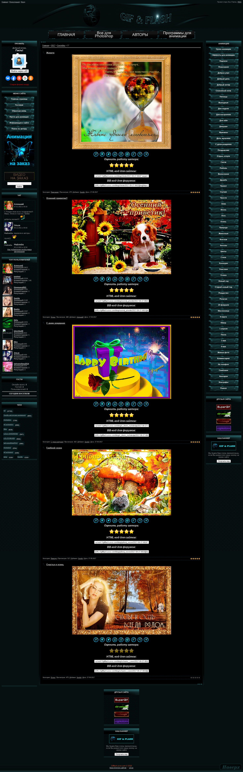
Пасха (223, 335)
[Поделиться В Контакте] (102, 154)
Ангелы (223, 245)
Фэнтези (223, 239)
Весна (223, 210)
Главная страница (19, 99)
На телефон (223, 364)
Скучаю (223, 192)
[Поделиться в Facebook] (96, 154)
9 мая (223, 346)
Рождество (223, 293)
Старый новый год (223, 287)
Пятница (223, 97)
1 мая (223, 341)
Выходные (223, 103)
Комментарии (223, 358)
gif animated (8, 452)
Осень (53, 317)
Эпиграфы (223, 382)
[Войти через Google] (25, 78)
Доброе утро (223, 73)
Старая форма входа (19, 84)
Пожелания (55, 192)
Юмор (223, 323)
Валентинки (223, 174)
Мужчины (223, 132)
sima (5, 457)
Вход (23, 2)
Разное (223, 388)
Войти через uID (19, 71)
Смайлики (223, 370)
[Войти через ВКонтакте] (7, 78)
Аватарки (223, 376)
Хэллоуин (223, 263)
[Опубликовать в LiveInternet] (114, 154)
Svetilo (20, 457)
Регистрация (14, 2)
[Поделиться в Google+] (133, 154)
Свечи (223, 162)
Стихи (223, 257)
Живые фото (223, 352)
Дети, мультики (223, 138)
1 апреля (223, 329)
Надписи (223, 61)
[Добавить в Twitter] (108, 154)
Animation (7, 420)
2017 (53, 45)
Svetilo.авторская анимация (15, 415)
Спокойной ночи (223, 91)
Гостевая (19, 105)
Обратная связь (19, 111)
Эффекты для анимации (223, 55)
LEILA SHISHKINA (11, 434)
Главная (5, 2)
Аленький (80, 317)
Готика (223, 275)
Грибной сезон (54, 448)
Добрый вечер (223, 85)
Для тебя (223, 120)
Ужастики (223, 269)
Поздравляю (223, 150)
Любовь (223, 168)
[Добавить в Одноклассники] (121, 154)
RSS (239, 2)
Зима (223, 204)
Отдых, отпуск (223, 156)
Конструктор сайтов (118, 768)
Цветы (223, 251)
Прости (223, 198)
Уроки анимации (223, 49)
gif (4, 410)
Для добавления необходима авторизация (19, 250)
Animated (7, 447)
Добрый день (223, 79)
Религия (223, 299)
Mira (5, 429)
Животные (223, 233)
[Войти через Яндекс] (19, 78)
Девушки (223, 126)
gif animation (8, 424)
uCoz (131, 768)
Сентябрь (61, 45)
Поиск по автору (19, 129)
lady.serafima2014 (11, 443)
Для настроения (223, 115)
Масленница (223, 311)
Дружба (223, 180)
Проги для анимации (19, 117)
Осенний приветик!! (56, 198)
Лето (223, 216)
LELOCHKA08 (9, 438)
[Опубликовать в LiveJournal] (139, 154)
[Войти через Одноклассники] (30, 78)
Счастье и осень (55, 564)
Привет (223, 186)
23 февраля (223, 305)
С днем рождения (55, 323)
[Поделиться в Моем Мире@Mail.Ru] (127, 154)
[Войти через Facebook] (13, 78)
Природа (54, 558)
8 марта (223, 317)
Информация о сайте (19, 123)
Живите (50, 53)
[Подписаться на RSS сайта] (146, 154)
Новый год (223, 281)
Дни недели (223, 109)
